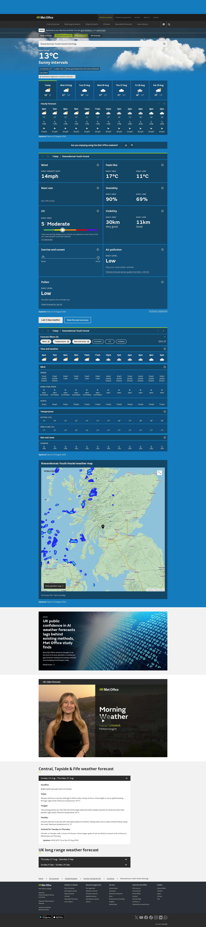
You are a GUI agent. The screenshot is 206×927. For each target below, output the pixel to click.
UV (110, 341)
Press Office (136, 894)
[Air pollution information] (162, 249)
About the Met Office (139, 885)
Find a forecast (53, 24)
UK (96, 35)
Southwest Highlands (57, 77)
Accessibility (161, 888)
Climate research (92, 894)
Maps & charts (92, 24)
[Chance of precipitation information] (97, 188)
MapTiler (150, 590)
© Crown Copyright (161, 924)
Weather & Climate (71, 885)
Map (80, 35)
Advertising (113, 904)
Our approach (90, 888)
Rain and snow (79, 341)
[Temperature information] (164, 411)
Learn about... (143, 24)
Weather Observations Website (46, 902)
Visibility (121, 341)
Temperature (59, 341)
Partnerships (136, 899)
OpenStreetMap (159, 590)
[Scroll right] (164, 104)
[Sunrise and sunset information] (97, 249)
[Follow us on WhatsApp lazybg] (165, 917)
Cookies (160, 891)
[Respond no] (132, 145)
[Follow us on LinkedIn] (161, 917)
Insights (111, 902)
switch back (101, 30)
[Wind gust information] (97, 165)
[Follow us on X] (136, 917)
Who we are (136, 888)
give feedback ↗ (87, 30)
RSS (158, 899)
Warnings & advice (72, 24)
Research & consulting (116, 899)
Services (137, 17)
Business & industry (116, 894)
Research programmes (123, 17)
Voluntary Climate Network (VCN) (45, 908)
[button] (103, 527)
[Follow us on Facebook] (146, 917)
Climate (106, 24)
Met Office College (45, 889)
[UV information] (97, 211)
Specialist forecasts (123, 24)
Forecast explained (158, 311)
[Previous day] (42, 156)
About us (147, 17)
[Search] (163, 43)
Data (111, 896)
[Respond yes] (126, 145)
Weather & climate (105, 17)
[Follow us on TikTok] (151, 917)
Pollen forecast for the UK (51, 304)
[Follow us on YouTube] (141, 917)
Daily (46, 35)
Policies (159, 885)
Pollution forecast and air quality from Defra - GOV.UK (127, 272)
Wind (43, 341)
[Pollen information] (162, 282)
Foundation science (92, 899)
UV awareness (47, 239)
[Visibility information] (162, 211)
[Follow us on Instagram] (156, 917)
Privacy (159, 896)
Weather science (91, 891)
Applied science (91, 896)
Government (113, 888)
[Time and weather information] (164, 348)
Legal (159, 894)
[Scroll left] (159, 104)
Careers (156, 17)
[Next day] (48, 156)
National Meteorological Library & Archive (46, 895)
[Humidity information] (162, 188)
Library (88, 902)
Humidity (98, 341)
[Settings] (163, 24)
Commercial (136, 891)
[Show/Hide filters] (165, 337)
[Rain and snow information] (164, 437)
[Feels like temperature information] (162, 165)
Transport (112, 891)
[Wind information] (164, 367)
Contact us (136, 902)
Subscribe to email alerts (140, 904)
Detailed (63, 35)
